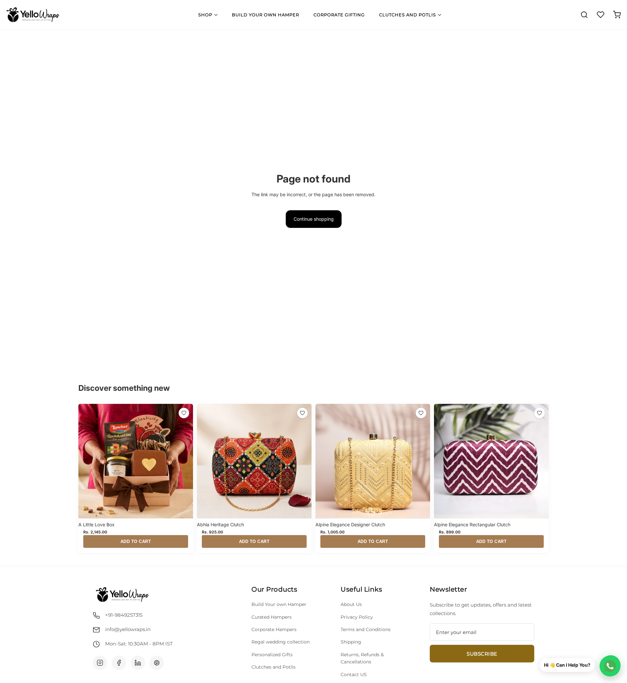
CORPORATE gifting (339, 14)
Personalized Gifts (272, 655)
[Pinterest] (157, 663)
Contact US (354, 674)
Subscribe (482, 654)
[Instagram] (100, 663)
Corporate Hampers (274, 629)
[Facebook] (119, 663)
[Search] (584, 15)
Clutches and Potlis (407, 14)
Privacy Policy (357, 617)
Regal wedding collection (280, 642)
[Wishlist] (600, 15)
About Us (351, 604)
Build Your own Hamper (278, 604)
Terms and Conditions (366, 629)
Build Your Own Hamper (265, 14)
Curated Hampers (271, 617)
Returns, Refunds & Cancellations (362, 658)
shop (205, 14)
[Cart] (617, 15)
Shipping (351, 642)
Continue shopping (314, 219)
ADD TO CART (136, 541)
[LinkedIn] (138, 663)
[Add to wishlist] (184, 413)
